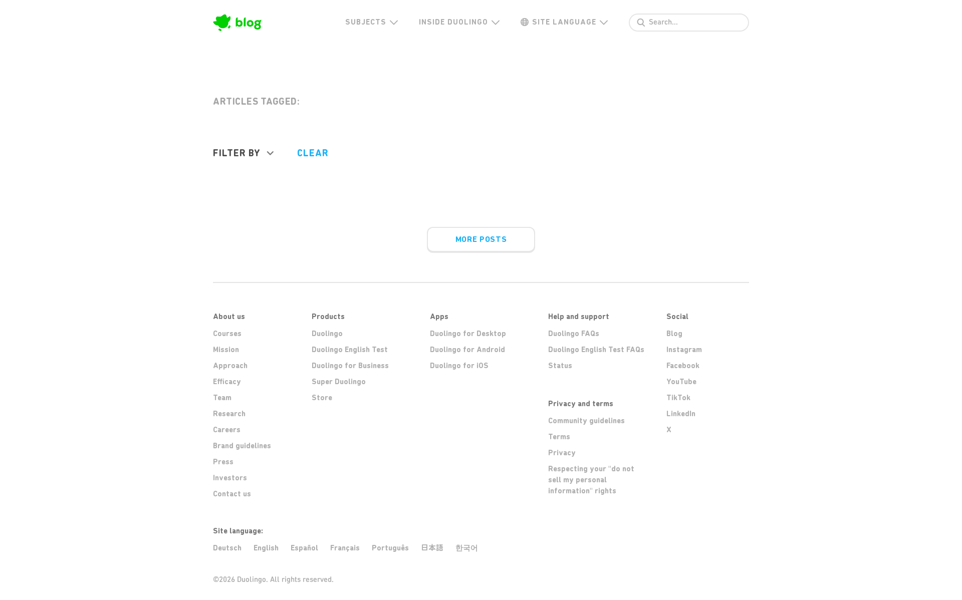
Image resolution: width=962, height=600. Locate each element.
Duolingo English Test (350, 349)
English (266, 547)
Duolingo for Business (350, 365)
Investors (230, 477)
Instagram (684, 349)
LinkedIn (680, 413)
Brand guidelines (242, 445)
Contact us (232, 493)
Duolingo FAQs (573, 333)
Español (304, 547)
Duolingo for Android (467, 349)
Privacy (562, 452)
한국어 (466, 547)
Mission (226, 349)
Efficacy (227, 381)
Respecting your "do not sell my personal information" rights (591, 479)
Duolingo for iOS (459, 365)
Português (390, 547)
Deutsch (227, 547)
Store (322, 397)
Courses (227, 333)
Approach (230, 365)
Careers (227, 429)
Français (345, 547)
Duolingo (327, 333)
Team (222, 397)
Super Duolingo (339, 381)
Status (560, 365)
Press (223, 461)
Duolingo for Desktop (468, 333)
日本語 (432, 547)
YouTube (681, 381)
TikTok (678, 397)
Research (229, 413)
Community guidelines (586, 420)
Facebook (682, 365)
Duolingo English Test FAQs (596, 349)
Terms (559, 436)
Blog (674, 333)
